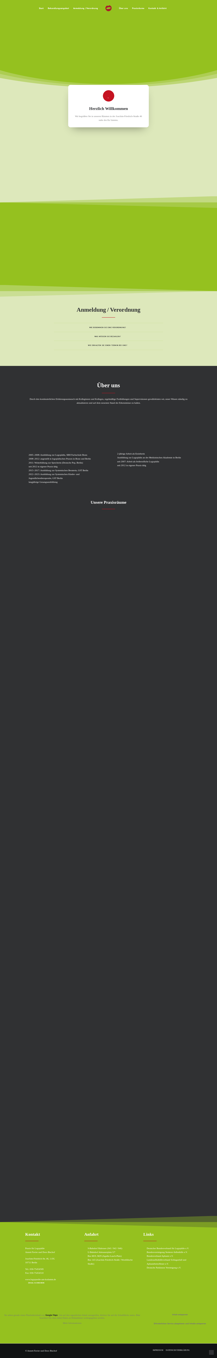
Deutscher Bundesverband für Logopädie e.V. (168, 1248)
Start (41, 8)
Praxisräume (138, 8)
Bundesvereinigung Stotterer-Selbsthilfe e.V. (167, 1252)
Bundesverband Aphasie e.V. (160, 1256)
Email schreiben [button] (36, 1283)
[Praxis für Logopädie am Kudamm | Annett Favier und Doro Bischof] (108, 8)
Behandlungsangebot (58, 8)
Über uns (123, 8)
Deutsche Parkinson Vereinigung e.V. (164, 1267)
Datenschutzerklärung (178, 1350)
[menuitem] (41, 8)
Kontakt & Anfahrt (157, 8)
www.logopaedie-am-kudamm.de (40, 1279)
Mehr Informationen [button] (72, 1323)
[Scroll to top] (211, 1352)
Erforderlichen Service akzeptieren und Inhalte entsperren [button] (180, 1323)
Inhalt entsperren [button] (180, 1314)
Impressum (158, 1350)
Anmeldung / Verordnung (85, 8)
